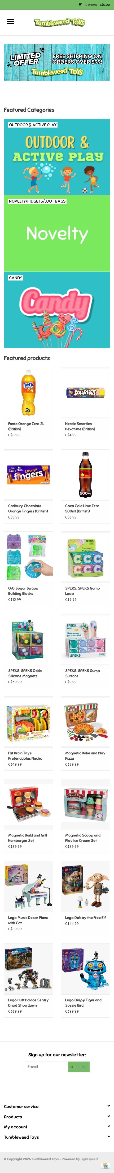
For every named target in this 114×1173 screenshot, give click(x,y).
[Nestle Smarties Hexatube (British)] (85, 392)
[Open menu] (10, 21)
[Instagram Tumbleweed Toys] (66, 1083)
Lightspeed (89, 1159)
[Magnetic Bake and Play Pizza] (85, 721)
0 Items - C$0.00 (97, 5)
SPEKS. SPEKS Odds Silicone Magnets (25, 673)
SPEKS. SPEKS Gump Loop (82, 591)
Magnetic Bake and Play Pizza (85, 756)
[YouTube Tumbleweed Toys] (57, 1083)
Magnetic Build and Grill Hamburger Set (27, 838)
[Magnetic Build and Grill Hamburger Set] (28, 804)
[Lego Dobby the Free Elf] (85, 886)
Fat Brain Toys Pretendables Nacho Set (25, 756)
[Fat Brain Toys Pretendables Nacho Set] (28, 721)
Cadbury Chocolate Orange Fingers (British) (28, 508)
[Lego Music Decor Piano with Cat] (28, 886)
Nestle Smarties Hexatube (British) (80, 426)
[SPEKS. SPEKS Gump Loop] (85, 557)
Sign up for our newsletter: (57, 1055)
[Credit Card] (104, 1165)
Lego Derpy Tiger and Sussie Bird (83, 1003)
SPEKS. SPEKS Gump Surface (82, 673)
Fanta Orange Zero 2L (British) (26, 426)
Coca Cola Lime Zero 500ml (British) (82, 508)
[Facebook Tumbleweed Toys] (47, 1083)
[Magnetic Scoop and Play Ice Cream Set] (85, 804)
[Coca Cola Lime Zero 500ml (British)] (85, 475)
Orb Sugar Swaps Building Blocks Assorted (23, 591)
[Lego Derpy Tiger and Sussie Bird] (85, 968)
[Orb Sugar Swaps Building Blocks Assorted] (28, 557)
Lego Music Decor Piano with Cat (28, 920)
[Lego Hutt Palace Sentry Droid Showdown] (28, 968)
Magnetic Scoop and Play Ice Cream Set (82, 838)
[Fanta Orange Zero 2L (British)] (28, 392)
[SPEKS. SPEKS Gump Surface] (85, 639)
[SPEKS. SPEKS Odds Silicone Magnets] (28, 639)
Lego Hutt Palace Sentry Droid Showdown (28, 1003)
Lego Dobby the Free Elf (85, 917)
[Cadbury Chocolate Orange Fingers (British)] (28, 475)
